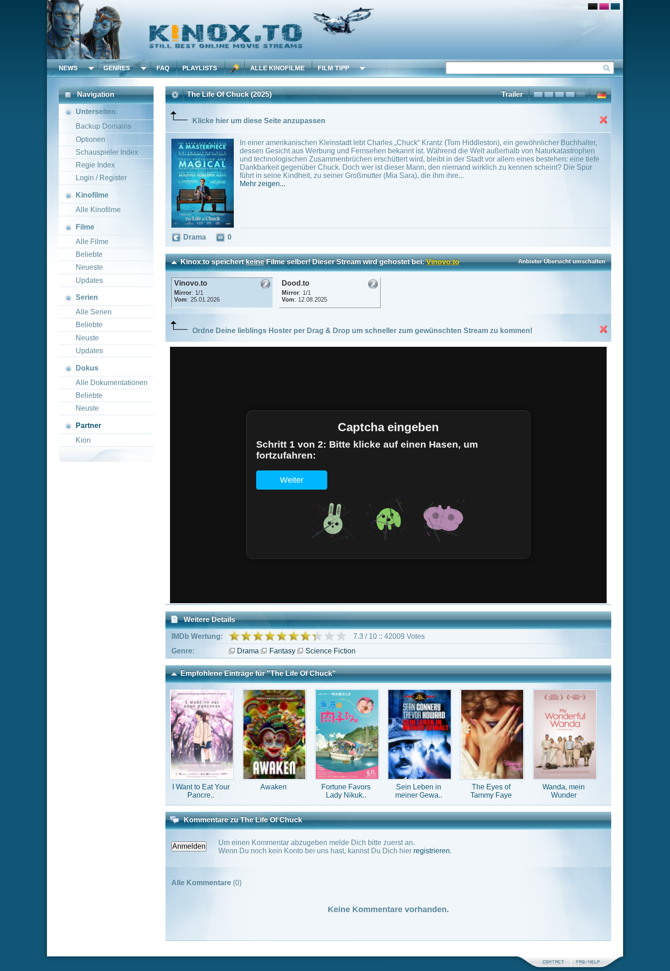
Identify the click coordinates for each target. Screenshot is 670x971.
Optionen (90, 139)
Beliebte (89, 254)
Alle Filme (92, 241)
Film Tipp (333, 68)
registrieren (431, 851)
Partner (88, 425)
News (68, 68)
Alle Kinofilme (277, 68)
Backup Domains (103, 126)
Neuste (87, 338)
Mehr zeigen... (262, 184)
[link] (335, 29)
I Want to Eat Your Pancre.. (201, 791)
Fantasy (282, 651)
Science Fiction (330, 651)
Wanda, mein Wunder (563, 791)
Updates (89, 280)
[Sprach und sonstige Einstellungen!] (234, 68)
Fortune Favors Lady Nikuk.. (346, 791)
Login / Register (101, 178)
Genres (116, 68)
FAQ (163, 68)
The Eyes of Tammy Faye (491, 791)
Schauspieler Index (107, 152)
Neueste (89, 267)
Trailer (512, 94)
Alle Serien (94, 312)
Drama (248, 651)
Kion (83, 440)
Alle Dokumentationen (112, 382)
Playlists (199, 68)
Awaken (273, 787)
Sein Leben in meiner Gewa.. (418, 791)
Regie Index (95, 165)
